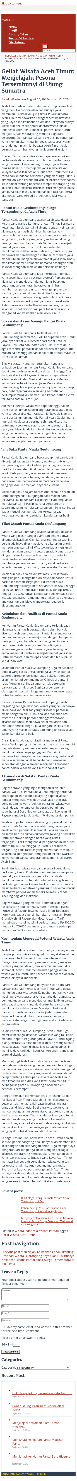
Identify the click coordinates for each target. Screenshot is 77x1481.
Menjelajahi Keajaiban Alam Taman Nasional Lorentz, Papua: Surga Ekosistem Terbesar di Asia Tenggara (47, 1221)
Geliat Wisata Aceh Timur (18, 1235)
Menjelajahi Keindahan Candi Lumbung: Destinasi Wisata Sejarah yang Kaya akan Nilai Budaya (37, 1254)
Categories (8, 1367)
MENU (9, 19)
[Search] (45, 46)
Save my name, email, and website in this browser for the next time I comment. (36, 1329)
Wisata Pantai (48, 1231)
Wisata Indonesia (26, 1231)
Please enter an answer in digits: (23, 1338)
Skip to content (11, 3)
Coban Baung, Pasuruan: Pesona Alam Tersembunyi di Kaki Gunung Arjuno (43, 1209)
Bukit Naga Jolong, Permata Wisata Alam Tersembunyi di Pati (45, 1199)
